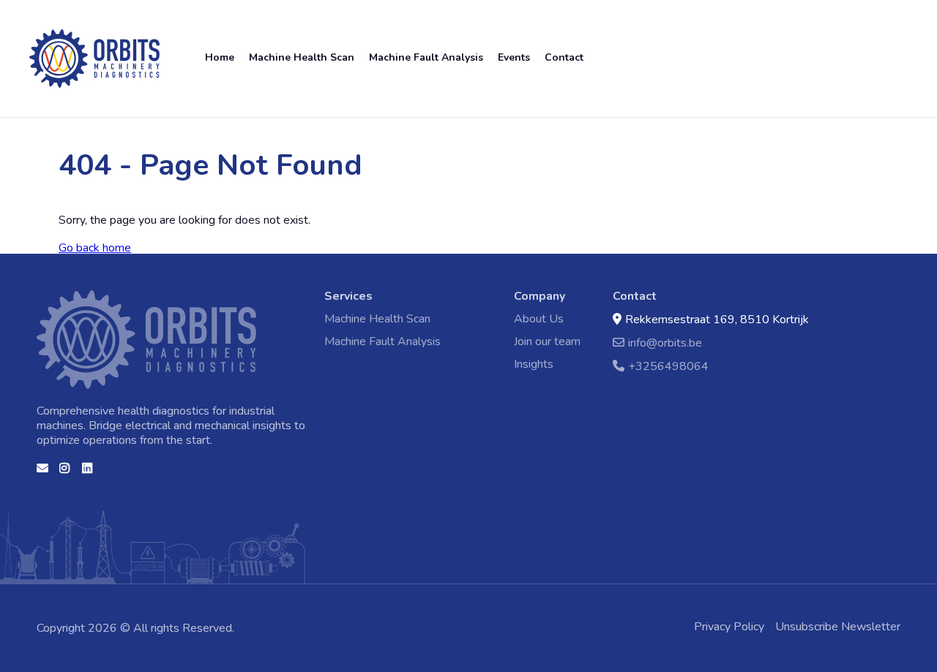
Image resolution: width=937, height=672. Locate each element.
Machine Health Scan (301, 57)
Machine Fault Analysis (426, 57)
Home (44, 35)
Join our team (547, 341)
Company (539, 296)
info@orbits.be (665, 342)
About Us (539, 319)
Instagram (65, 473)
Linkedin (88, 473)
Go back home (95, 248)
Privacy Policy (729, 627)
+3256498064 (668, 366)
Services (348, 296)
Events (514, 57)
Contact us (42, 473)
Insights (533, 364)
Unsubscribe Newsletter (837, 627)
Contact (564, 57)
